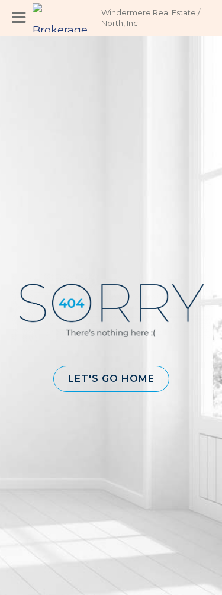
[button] (111, 379)
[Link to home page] (61, 18)
